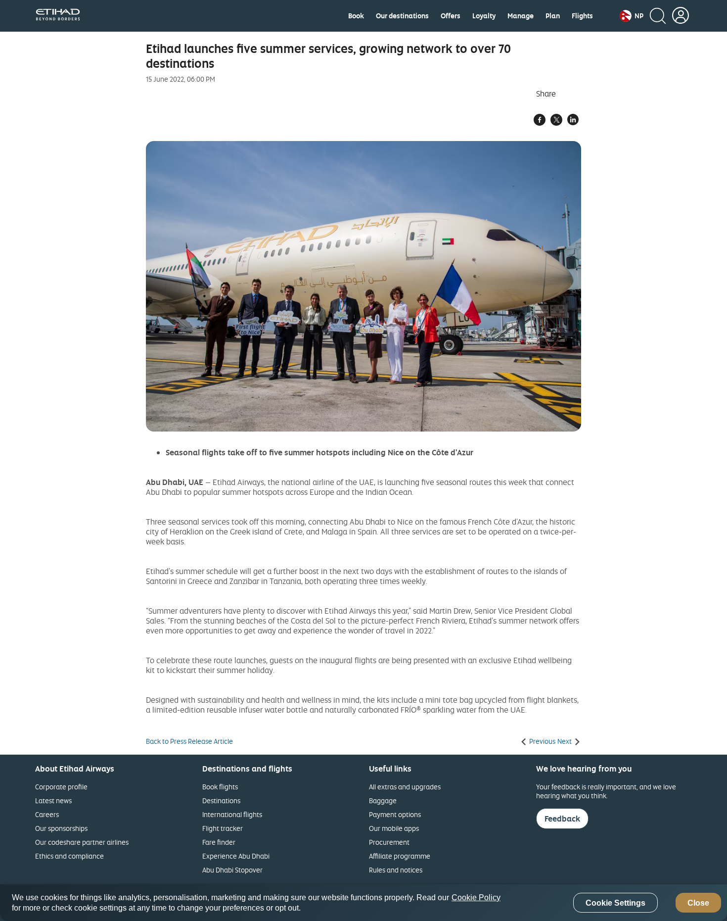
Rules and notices (395, 869)
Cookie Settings (615, 903)
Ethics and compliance (69, 856)
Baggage (383, 800)
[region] (363, 902)
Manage (520, 15)
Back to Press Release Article (189, 741)
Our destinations (402, 15)
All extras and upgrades (405, 786)
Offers (450, 15)
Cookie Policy (476, 897)
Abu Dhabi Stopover (232, 869)
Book (356, 15)
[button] (631, 16)
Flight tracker (222, 828)
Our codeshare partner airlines (82, 842)
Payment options (395, 814)
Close (698, 903)
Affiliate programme (399, 856)
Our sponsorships (61, 828)
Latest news (53, 800)
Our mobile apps (394, 828)
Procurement (389, 842)
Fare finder (218, 842)
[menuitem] (356, 16)
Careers (47, 814)
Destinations (221, 800)
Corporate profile (61, 786)
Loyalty (484, 15)
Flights (582, 15)
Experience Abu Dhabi (236, 856)
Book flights (220, 786)
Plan (552, 15)
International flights (232, 814)
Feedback (562, 818)
